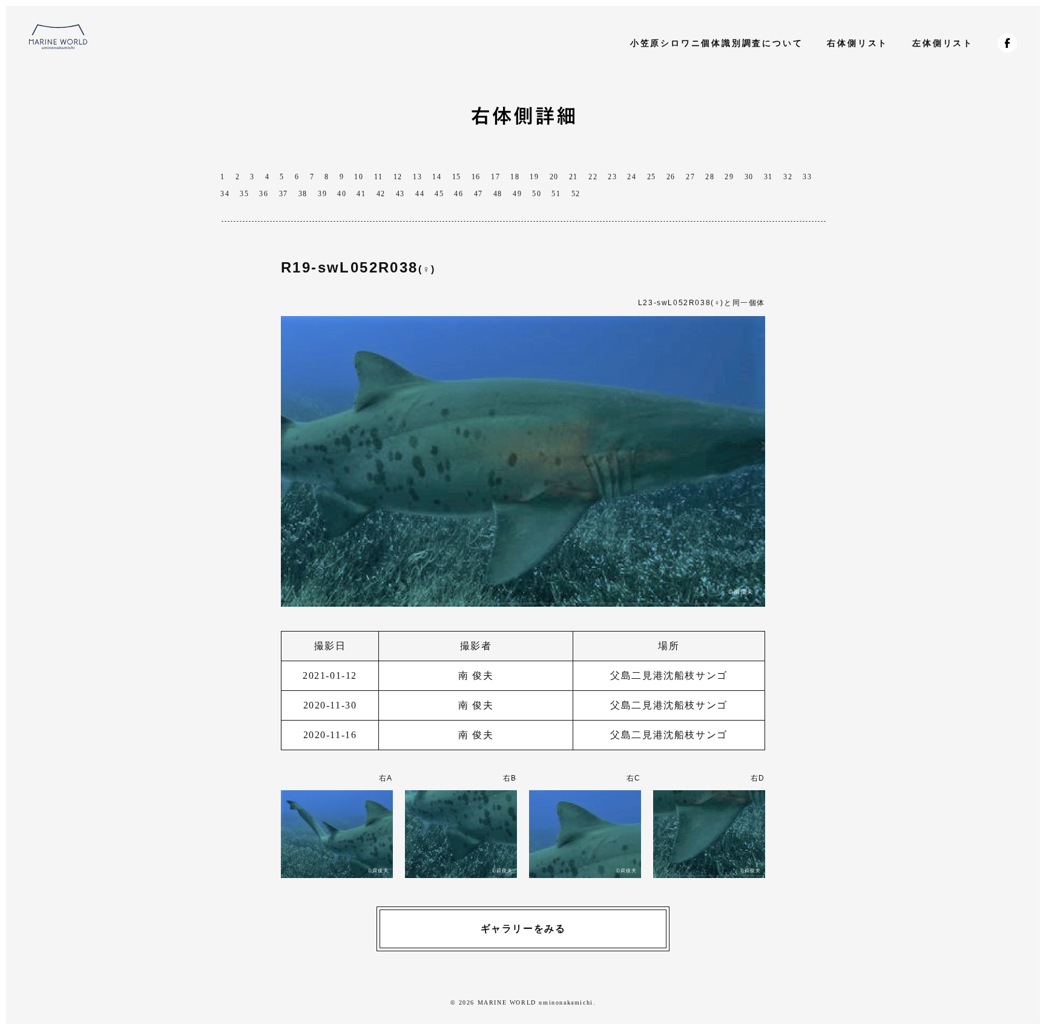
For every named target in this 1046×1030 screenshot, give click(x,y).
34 (224, 194)
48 (497, 194)
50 (536, 194)
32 (787, 177)
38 (303, 194)
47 (478, 194)
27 (690, 177)
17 (495, 177)
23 (612, 177)
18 (514, 177)
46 (458, 194)
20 (554, 177)
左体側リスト (942, 43)
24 (631, 177)
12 (398, 177)
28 (709, 177)
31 (768, 177)
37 (283, 194)
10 (358, 177)
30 (749, 177)
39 (322, 194)
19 (534, 177)
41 (361, 194)
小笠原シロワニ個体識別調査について (716, 43)
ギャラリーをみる (523, 928)
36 (263, 194)
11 (378, 177)
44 (419, 194)
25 (651, 177)
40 (341, 194)
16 (476, 177)
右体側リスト (857, 43)
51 (556, 194)
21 (573, 177)
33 (807, 177)
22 (592, 177)
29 (729, 177)
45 (439, 194)
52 (576, 194)
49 (517, 194)
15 (456, 177)
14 (436, 177)
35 (244, 194)
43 (400, 194)
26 (671, 177)
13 (417, 177)
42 (381, 194)
